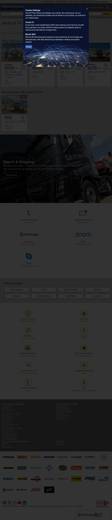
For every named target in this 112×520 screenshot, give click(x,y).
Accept (28, 46)
